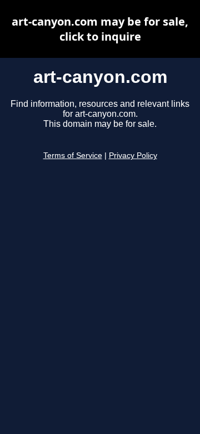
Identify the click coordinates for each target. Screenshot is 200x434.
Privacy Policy (133, 155)
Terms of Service (72, 155)
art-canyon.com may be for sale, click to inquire (100, 29)
